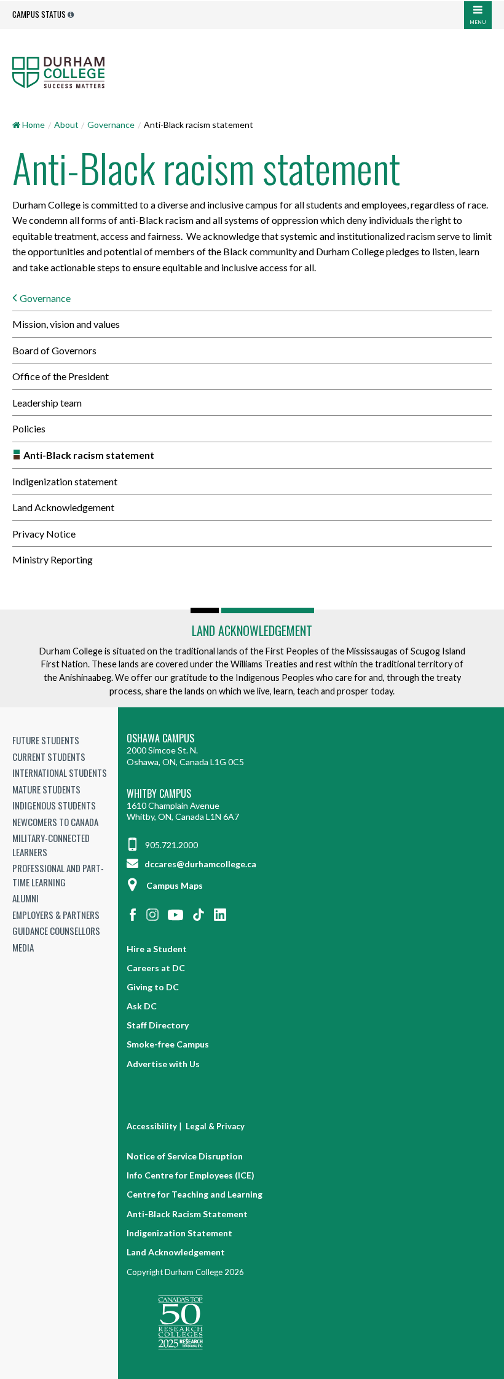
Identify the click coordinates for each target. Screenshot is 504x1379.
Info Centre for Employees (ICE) (190, 1175)
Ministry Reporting (52, 559)
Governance (111, 124)
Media (23, 947)
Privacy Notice (44, 533)
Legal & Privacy (215, 1126)
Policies (28, 428)
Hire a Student (157, 949)
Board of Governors (54, 350)
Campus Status (39, 14)
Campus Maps (174, 885)
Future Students (45, 740)
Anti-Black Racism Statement (187, 1214)
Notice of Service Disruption (185, 1156)
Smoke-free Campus (168, 1044)
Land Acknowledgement (63, 507)
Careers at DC (156, 968)
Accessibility (152, 1126)
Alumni (25, 898)
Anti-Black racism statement (88, 455)
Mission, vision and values (66, 324)
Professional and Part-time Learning (58, 875)
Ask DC (142, 1006)
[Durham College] (252, 72)
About (66, 124)
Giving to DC (153, 987)
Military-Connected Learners (51, 845)
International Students (59, 772)
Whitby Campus (159, 793)
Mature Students (46, 789)
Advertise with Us (163, 1064)
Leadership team (47, 402)
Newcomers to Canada (55, 822)
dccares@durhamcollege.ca (199, 864)
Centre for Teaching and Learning (194, 1194)
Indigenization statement (64, 481)
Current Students (48, 756)
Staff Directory (158, 1025)
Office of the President (60, 376)
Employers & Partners (56, 914)
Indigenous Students (54, 805)
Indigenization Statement (179, 1233)
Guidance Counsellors (56, 930)
